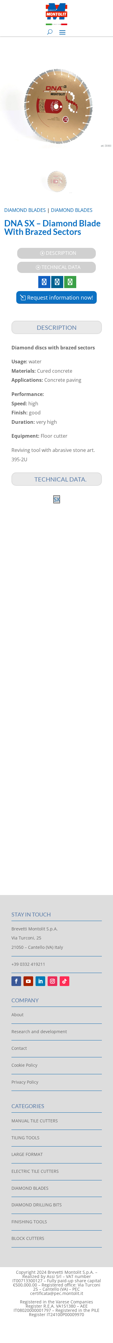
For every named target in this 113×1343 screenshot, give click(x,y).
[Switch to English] (62, 1326)
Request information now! (60, 297)
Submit (81, 854)
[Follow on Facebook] (16, 981)
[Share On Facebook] (44, 282)
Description (61, 253)
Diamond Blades (25, 210)
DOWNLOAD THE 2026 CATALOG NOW (56, 600)
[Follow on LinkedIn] (40, 981)
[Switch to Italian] (51, 1326)
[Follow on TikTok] (64, 981)
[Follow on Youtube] (28, 981)
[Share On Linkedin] (57, 282)
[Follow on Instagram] (52, 981)
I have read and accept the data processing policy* (53, 836)
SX (57, 499)
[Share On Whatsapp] (70, 282)
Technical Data (61, 267)
